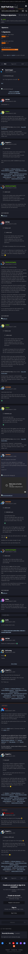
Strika (7, 599)
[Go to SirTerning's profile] (2, 651)
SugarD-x (8, 142)
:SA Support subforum (7, 740)
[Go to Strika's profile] (2, 600)
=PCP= (5, 730)
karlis (7, 620)
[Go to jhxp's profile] (2, 709)
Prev (5, 64)
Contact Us (14, 949)
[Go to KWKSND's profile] (2, 388)
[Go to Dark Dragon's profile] (2, 70)
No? (2, 83)
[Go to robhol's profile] (2, 112)
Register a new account (14, 902)
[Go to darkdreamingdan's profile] (2, 186)
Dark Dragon (9, 70)
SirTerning (8, 650)
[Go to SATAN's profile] (2, 100)
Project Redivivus (7, 177)
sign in (8, 55)
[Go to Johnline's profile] (2, 455)
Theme (7, 949)
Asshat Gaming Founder (17, 178)
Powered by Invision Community (14, 951)
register (13, 55)
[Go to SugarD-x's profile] (2, 143)
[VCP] (8, 728)
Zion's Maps (14, 663)
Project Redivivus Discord (7, 170)
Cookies (21, 949)
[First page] (2, 64)
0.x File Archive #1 (7, 173)
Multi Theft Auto (21, 177)
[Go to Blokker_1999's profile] (2, 814)
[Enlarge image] (19, 79)
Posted (10, 71)
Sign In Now (14, 913)
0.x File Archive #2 (18, 175)
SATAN (7, 99)
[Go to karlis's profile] (2, 621)
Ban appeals (12, 742)
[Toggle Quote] (3, 76)
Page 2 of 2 (14, 64)
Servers (21, 742)
